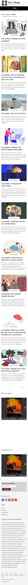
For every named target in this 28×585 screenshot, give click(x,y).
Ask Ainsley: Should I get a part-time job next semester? (13, 369)
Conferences (16, 575)
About (2, 577)
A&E (21, 573)
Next (23, 387)
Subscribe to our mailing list (8, 483)
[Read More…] (13, 88)
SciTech (2, 575)
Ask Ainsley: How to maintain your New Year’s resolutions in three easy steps (13, 77)
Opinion (6, 573)
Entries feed (3, 510)
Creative (11, 575)
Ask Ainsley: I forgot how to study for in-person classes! (11, 258)
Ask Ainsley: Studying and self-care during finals (13, 222)
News (2, 573)
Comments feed (4, 512)
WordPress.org (4, 514)
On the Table (22, 575)
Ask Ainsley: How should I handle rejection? (11, 295)
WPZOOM (7, 581)
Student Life (16, 573)
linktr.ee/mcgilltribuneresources (10, 567)
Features (10, 573)
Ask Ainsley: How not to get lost (13, 113)
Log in (2, 508)
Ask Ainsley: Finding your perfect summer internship (11, 148)
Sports (7, 575)
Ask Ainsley (14, 35)
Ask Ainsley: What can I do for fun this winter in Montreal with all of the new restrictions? (13, 332)
